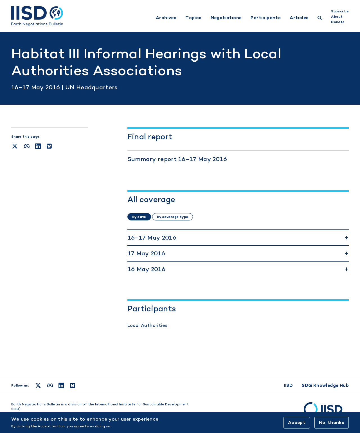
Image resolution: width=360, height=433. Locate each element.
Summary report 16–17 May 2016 (177, 159)
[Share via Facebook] (27, 146)
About (336, 16)
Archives (166, 18)
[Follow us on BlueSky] (72, 385)
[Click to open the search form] (320, 18)
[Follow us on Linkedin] (61, 385)
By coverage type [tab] (172, 217)
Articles (299, 18)
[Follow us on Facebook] (50, 385)
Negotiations (226, 18)
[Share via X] (14, 146)
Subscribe (340, 11)
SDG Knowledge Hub (325, 385)
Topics (193, 18)
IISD (288, 385)
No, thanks (331, 422)
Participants (266, 18)
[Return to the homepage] (37, 16)
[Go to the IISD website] (326, 412)
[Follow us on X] (38, 385)
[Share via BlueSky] (49, 146)
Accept (296, 422)
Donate (338, 22)
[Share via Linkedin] (38, 146)
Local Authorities (147, 325)
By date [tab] (139, 217)
